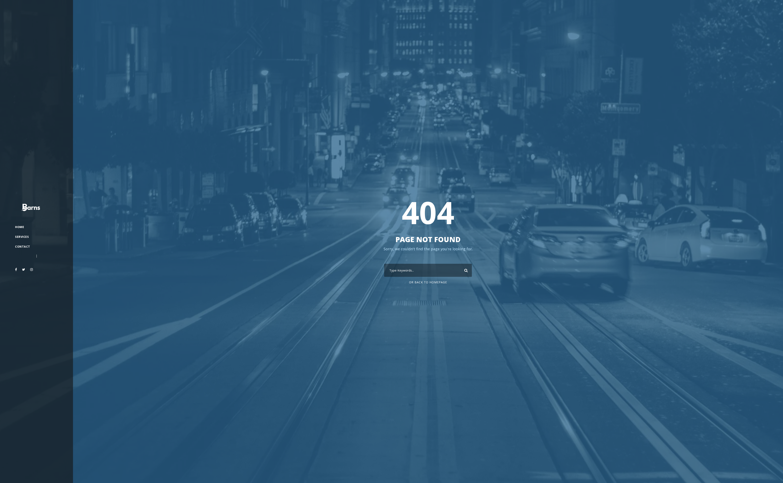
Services (22, 237)
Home (19, 227)
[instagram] (31, 269)
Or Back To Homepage (428, 282)
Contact (22, 246)
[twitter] (23, 269)
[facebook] (16, 269)
